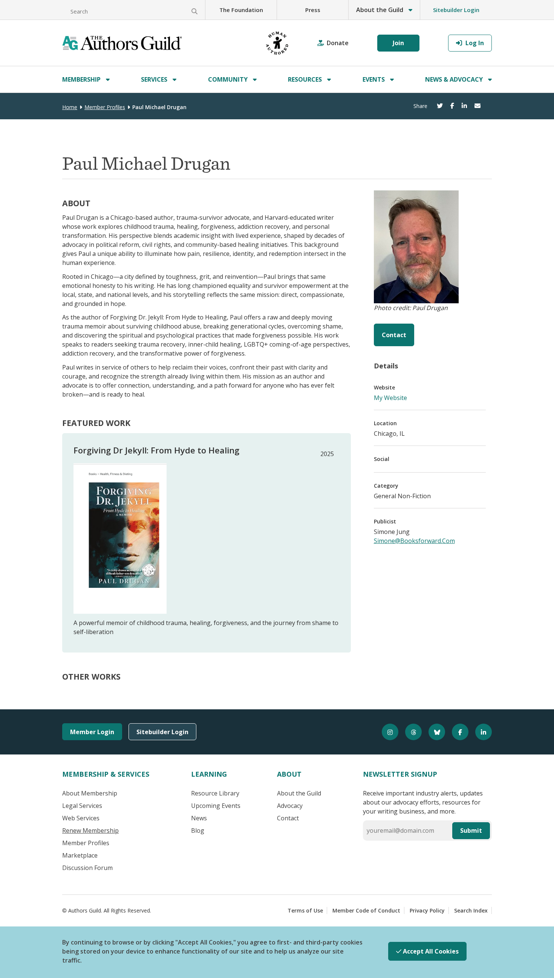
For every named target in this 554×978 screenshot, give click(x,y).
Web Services (80, 818)
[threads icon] (410, 732)
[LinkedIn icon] (480, 732)
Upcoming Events (215, 806)
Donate (338, 43)
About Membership (89, 793)
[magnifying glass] (194, 11)
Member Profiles (104, 107)
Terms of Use (305, 910)
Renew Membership (90, 830)
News (199, 818)
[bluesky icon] (433, 732)
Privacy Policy (427, 910)
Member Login (92, 732)
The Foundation (241, 10)
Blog (197, 830)
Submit (471, 830)
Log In (474, 43)
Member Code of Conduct (366, 910)
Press (312, 10)
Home (69, 107)
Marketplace (80, 855)
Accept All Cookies (430, 951)
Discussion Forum (87, 868)
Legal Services (82, 806)
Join (398, 43)
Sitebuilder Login (456, 10)
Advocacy (290, 806)
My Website (390, 398)
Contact (394, 335)
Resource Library (215, 793)
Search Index (471, 910)
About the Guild (299, 793)
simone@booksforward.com (414, 541)
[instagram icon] (386, 732)
